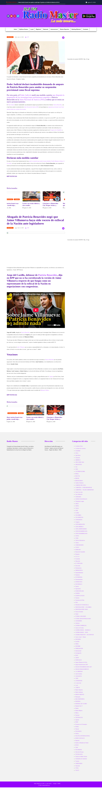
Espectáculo (78, 590)
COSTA (77, 537)
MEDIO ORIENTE (79, 696)
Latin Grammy (78, 675)
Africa (76, 454)
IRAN (76, 657)
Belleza (77, 475)
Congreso (51, 378)
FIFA (76, 604)
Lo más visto (78, 684)
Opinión (77, 721)
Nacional (45, 31)
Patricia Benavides (57, 106)
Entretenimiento (79, 581)
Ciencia (77, 510)
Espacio (77, 588)
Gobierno (77, 625)
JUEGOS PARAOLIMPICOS (82, 671)
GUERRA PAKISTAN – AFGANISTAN (84, 636)
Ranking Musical (76, 31)
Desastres (77, 556)
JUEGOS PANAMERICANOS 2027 (83, 668)
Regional (38, 31)
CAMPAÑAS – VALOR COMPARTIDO (84, 491)
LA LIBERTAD (78, 673)
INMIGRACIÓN (79, 650)
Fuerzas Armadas (79, 613)
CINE (76, 512)
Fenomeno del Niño (79, 602)
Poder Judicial (25, 97)
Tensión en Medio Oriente (81, 758)
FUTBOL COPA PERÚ (80, 618)
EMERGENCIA (79, 572)
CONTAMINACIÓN (80, 526)
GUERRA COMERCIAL (81, 627)
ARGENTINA (78, 466)
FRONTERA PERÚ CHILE (81, 611)
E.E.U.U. (77, 558)
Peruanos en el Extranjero (81, 726)
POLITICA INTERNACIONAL (82, 737)
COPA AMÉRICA (79, 528)
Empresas (77, 576)
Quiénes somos (23, 31)
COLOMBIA (78, 517)
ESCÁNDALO (78, 586)
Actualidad (77, 452)
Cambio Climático (79, 484)
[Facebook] (8, 17)
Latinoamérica (78, 677)
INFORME (77, 648)
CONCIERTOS (78, 521)
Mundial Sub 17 (79, 707)
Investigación (78, 654)
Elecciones (77, 567)
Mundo (76, 710)
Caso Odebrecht (78, 496)
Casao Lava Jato (79, 494)
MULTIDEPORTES (79, 700)
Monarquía (77, 698)
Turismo (61, 201)
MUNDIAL (78, 703)
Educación (12, 201)
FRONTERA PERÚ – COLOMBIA (83, 609)
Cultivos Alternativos (80, 542)
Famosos (77, 599)
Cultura (77, 544)
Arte (76, 468)
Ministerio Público (45, 392)
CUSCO (77, 549)
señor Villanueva (21, 349)
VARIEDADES (78, 765)
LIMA (76, 680)
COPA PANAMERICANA (81, 533)
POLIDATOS (78, 733)
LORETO (77, 689)
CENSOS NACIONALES (81, 500)
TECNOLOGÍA (79, 756)
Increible (77, 643)
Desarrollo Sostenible (80, 553)
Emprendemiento (79, 574)
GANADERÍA (78, 622)
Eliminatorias (78, 569)
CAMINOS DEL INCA (80, 487)
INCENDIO (78, 641)
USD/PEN (80, 60)
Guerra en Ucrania (79, 629)
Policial (77, 730)
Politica (77, 735)
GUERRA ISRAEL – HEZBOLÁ (82, 631)
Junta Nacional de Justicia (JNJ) (32, 101)
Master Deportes (64, 31)
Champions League (79, 503)
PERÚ (76, 723)
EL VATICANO (78, 565)
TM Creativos (53, 787)
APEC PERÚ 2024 (79, 464)
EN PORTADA (78, 579)
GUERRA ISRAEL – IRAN (81, 634)
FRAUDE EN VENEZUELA (82, 606)
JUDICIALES (78, 661)
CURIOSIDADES (79, 546)
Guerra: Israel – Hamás (80, 638)
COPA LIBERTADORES (81, 530)
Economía (77, 560)
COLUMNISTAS (79, 519)
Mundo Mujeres (78, 712)
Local (31, 31)
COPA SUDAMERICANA (34, 412)
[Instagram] (14, 17)
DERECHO (78, 551)
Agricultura (77, 457)
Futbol (31, 201)
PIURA (77, 728)
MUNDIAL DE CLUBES (81, 705)
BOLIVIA (77, 477)
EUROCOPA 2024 (79, 592)
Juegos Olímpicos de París (81, 664)
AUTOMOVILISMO (80, 473)
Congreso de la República (56, 131)
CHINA (77, 507)
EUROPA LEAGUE (79, 597)
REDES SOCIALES (80, 740)
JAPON (77, 659)
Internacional (54, 31)
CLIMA (77, 514)
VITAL (77, 769)
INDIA (76, 645)
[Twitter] (18, 17)
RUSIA (77, 746)
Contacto (85, 31)
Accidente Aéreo (79, 448)
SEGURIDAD (78, 751)
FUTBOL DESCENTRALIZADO (83, 620)
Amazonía (77, 459)
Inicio (15, 31)
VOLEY (77, 772)
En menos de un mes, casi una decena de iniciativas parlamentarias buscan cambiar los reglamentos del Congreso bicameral (34, 4)
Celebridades (78, 498)
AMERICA (77, 461)
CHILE (77, 505)
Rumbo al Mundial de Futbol (81, 744)
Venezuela (77, 767)
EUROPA (77, 595)
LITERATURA (78, 682)
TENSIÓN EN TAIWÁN (81, 760)
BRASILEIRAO (79, 482)
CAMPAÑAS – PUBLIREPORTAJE (83, 489)
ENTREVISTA (78, 583)
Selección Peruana (79, 753)
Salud (76, 749)
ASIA (76, 471)
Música (76, 714)
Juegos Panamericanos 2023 (81, 666)
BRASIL (77, 480)
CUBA (76, 540)
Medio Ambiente (79, 694)
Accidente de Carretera (80, 450)
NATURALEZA (79, 719)
